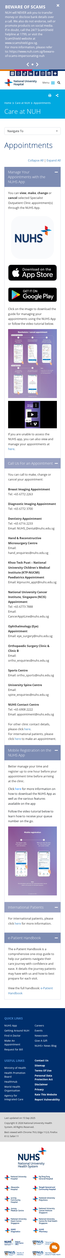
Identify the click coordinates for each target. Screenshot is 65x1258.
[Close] (58, 5)
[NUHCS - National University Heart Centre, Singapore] (18, 1220)
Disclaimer (41, 1084)
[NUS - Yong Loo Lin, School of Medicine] (46, 1242)
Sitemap (40, 1065)
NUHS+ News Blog (46, 1045)
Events (39, 1030)
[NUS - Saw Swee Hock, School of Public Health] (46, 1252)
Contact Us (41, 1060)
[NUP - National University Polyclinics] (46, 1199)
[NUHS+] (55, 73)
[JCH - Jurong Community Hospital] (18, 1199)
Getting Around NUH (16, 1030)
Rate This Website (46, 1094)
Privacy (39, 1089)
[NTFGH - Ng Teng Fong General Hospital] (46, 1178)
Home (7, 103)
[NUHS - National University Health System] (32, 1158)
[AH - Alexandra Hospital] (18, 1189)
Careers (39, 1025)
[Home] (18, 1178)
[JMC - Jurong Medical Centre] (18, 1210)
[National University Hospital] (20, 83)
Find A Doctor (12, 1035)
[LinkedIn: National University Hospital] (30, 73)
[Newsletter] (12, 73)
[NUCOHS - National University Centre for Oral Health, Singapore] (46, 1220)
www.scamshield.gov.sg (21, 43)
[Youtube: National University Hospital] (49, 73)
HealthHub (10, 1081)
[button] (50, 95)
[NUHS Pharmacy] (46, 1231)
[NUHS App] (18, 73)
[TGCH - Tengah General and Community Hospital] (46, 1189)
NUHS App (10, 1025)
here (11, 449)
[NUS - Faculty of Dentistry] (18, 1252)
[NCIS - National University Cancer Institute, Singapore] (46, 1210)
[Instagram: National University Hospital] (43, 73)
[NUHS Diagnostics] (18, 1231)
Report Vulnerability (47, 1099)
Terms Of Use (43, 1070)
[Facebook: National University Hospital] (37, 73)
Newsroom (41, 1035)
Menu (46, 82)
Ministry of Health (15, 1068)
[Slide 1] (32, 64)
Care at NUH (22, 103)
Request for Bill (13, 1049)
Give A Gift (41, 1040)
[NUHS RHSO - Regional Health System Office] (18, 1242)
